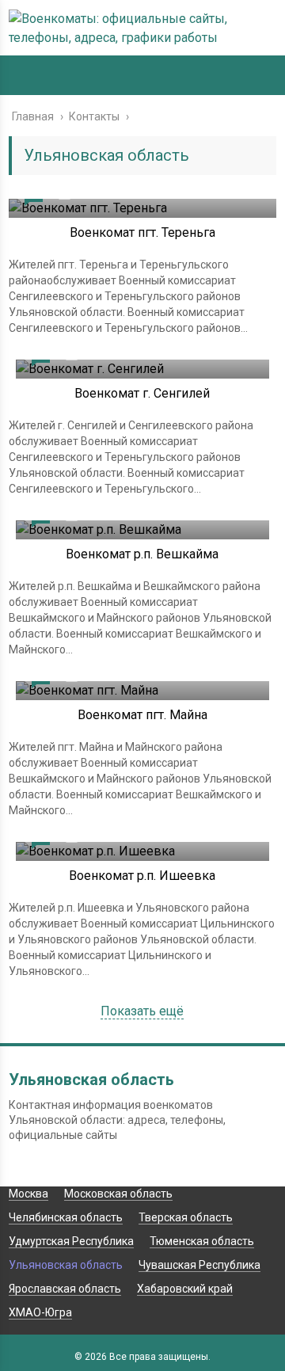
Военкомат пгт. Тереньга (142, 232)
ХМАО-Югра (40, 1312)
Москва (28, 1193)
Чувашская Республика (199, 1265)
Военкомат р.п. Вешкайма (142, 554)
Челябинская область (66, 1217)
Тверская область (186, 1217)
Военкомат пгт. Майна (142, 714)
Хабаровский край (185, 1288)
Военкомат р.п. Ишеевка (142, 875)
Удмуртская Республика (71, 1241)
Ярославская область (65, 1288)
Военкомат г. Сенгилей (142, 393)
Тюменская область (202, 1241)
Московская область (118, 1193)
